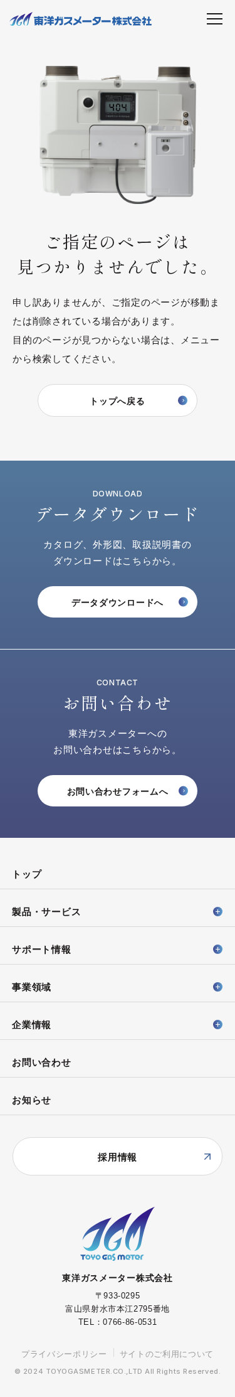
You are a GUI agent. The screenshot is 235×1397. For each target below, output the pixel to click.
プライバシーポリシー (64, 1354)
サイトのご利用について (167, 1354)
